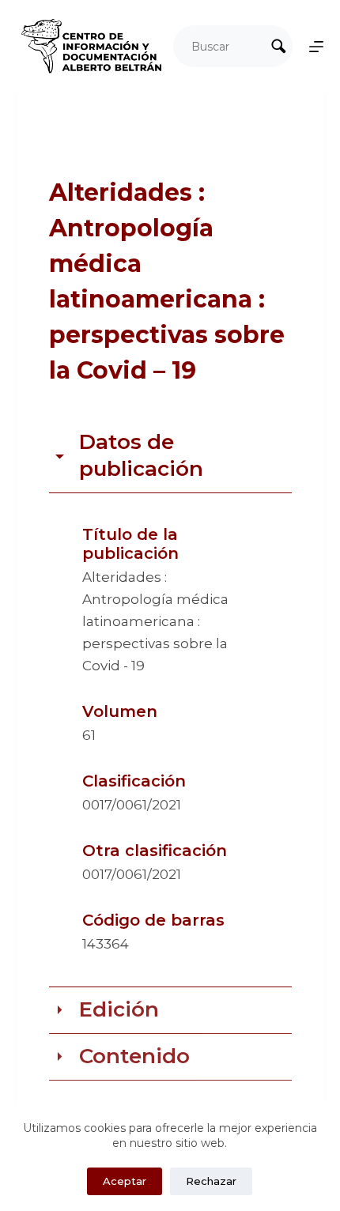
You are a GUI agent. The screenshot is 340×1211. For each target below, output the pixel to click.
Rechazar (211, 1181)
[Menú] (316, 47)
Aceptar (124, 1181)
